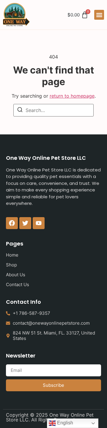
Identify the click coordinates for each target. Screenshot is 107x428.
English (64, 422)
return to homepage (72, 96)
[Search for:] (53, 110)
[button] (99, 15)
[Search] (20, 110)
